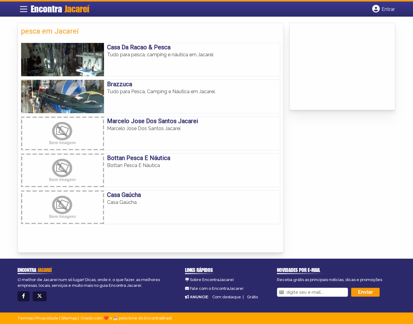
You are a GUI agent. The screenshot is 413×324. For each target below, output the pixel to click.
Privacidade (46, 318)
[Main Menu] (24, 9)
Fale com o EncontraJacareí (216, 288)
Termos (25, 318)
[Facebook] (24, 296)
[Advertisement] (338, 67)
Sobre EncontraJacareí (212, 279)
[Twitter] (40, 296)
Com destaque (226, 297)
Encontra (60, 8)
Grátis (252, 297)
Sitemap (69, 318)
